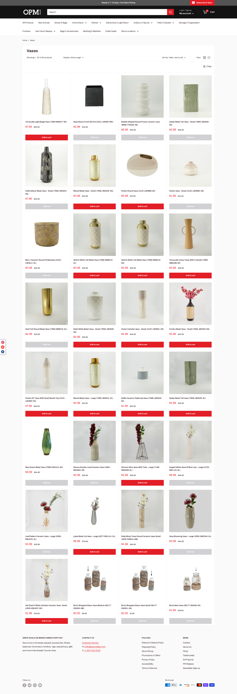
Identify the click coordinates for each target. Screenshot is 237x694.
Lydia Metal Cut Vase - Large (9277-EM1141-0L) (94, 536)
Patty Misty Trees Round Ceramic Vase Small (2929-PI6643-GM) (141, 537)
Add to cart (46, 137)
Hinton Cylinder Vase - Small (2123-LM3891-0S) (142, 329)
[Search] (170, 12)
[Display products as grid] (204, 57)
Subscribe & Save (204, 3)
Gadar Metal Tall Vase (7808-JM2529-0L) (187, 398)
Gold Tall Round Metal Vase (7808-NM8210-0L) (46, 329)
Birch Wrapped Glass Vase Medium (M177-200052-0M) (92, 606)
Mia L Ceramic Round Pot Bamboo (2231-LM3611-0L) (43, 261)
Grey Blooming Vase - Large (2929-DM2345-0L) (190, 536)
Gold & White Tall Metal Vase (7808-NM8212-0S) (141, 261)
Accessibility (147, 664)
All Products (27, 23)
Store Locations (128, 31)
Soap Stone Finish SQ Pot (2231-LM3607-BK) (93, 122)
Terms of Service (149, 668)
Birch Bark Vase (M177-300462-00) (185, 605)
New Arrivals (44, 23)
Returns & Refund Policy (153, 643)
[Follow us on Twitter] (30, 685)
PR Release (188, 664)
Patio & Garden (164, 23)
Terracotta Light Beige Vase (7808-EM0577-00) (46, 122)
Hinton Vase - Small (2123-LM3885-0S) (186, 191)
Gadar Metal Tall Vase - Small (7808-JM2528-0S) (189, 123)
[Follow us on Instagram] (35, 685)
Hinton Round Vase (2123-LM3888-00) (138, 191)
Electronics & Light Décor (117, 23)
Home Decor (78, 23)
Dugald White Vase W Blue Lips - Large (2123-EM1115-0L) (189, 468)
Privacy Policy (148, 660)
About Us (187, 647)
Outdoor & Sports (141, 23)
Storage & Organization (189, 23)
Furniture (26, 31)
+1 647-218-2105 (92, 650)
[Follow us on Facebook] (24, 685)
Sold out (94, 137)
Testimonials (188, 655)
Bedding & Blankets (92, 31)
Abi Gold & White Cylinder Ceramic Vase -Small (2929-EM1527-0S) (46, 606)
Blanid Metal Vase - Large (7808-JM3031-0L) (93, 398)
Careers (186, 643)
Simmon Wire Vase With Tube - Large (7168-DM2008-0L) (140, 468)
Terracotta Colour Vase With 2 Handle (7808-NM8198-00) (188, 261)
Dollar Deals (110, 31)
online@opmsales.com (94, 647)
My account (185, 13)
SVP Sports (188, 660)
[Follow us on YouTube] (40, 685)
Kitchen (94, 23)
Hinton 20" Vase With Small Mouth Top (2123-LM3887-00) (45, 399)
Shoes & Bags (60, 23)
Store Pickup (147, 651)
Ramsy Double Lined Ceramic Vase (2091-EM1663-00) (92, 468)
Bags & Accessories (69, 31)
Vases (32, 40)
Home (24, 40)
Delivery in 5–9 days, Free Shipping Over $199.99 (118, 3)
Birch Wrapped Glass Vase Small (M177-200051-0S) (139, 606)
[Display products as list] (209, 57)
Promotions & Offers (151, 655)
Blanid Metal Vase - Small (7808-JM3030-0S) (93, 191)
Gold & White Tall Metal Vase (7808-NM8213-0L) (93, 261)
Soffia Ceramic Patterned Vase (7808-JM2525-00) (141, 399)
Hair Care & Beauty (43, 31)
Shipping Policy (149, 647)
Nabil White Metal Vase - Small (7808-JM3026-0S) (93, 330)
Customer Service (90, 643)
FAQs (185, 651)
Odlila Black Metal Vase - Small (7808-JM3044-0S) (46, 192)
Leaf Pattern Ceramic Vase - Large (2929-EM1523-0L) (43, 537)
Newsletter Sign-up (191, 668)
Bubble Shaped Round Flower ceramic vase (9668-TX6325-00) (140, 123)
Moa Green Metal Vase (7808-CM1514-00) (44, 467)
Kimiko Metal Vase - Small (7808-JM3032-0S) (189, 329)
